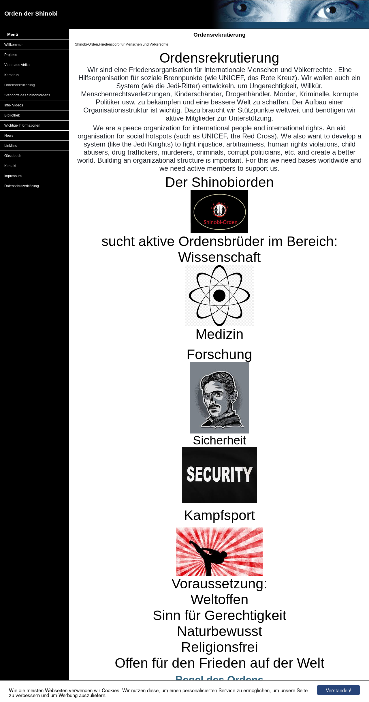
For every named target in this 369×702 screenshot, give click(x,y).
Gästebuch (12, 156)
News (8, 136)
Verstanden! (338, 690)
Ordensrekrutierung (19, 85)
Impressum (13, 176)
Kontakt (10, 166)
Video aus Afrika (17, 65)
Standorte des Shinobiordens (27, 95)
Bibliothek (12, 115)
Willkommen (14, 45)
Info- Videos (13, 105)
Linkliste (10, 146)
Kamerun (11, 75)
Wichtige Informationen (22, 125)
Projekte (10, 55)
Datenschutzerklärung (21, 186)
